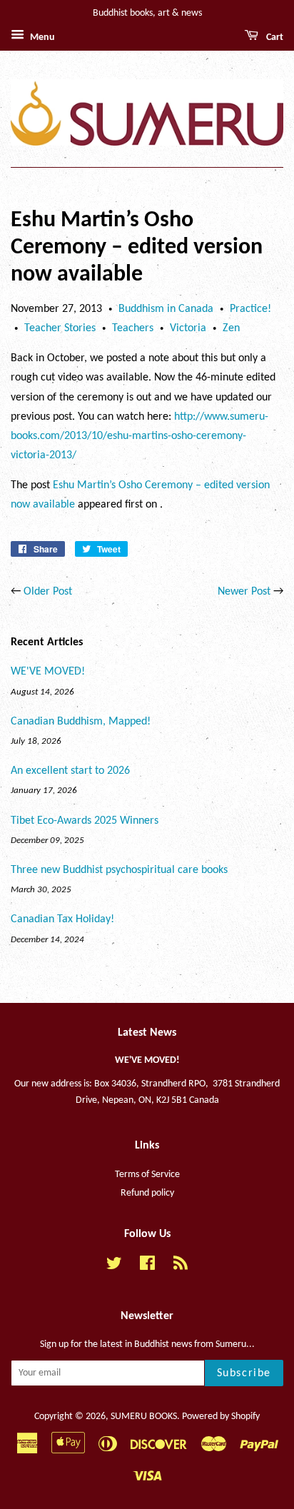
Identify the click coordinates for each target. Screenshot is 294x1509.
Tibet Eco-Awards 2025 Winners (84, 821)
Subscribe (244, 1373)
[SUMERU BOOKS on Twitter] (114, 1266)
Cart (273, 37)
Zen (231, 328)
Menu (41, 37)
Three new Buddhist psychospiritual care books (119, 870)
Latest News (147, 1033)
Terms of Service (147, 1174)
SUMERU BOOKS (144, 1416)
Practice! (250, 309)
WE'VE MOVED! (48, 671)
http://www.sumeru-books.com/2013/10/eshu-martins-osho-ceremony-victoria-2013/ (139, 436)
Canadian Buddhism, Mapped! (81, 721)
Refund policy (147, 1193)
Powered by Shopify (221, 1416)
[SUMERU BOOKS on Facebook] (147, 1266)
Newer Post (244, 591)
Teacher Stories (60, 328)
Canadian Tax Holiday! (62, 919)
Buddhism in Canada (165, 309)
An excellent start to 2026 (70, 771)
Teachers (132, 328)
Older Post (48, 591)
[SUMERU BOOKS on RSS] (180, 1266)
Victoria (188, 328)
